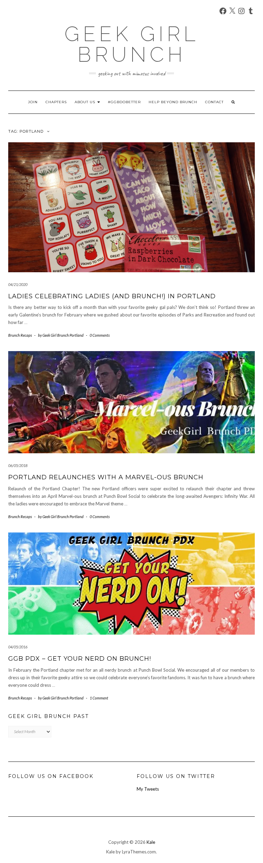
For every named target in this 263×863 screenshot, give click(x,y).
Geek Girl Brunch (131, 44)
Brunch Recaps (20, 335)
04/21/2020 (17, 284)
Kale (151, 842)
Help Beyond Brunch (173, 102)
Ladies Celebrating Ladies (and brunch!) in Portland (112, 296)
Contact (214, 102)
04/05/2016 (17, 647)
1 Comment (99, 698)
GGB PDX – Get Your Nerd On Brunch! (79, 658)
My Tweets (148, 789)
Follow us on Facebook (50, 776)
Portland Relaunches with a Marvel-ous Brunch (105, 477)
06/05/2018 (17, 465)
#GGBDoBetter (124, 102)
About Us (86, 102)
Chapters (56, 102)
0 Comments (100, 335)
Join (33, 102)
